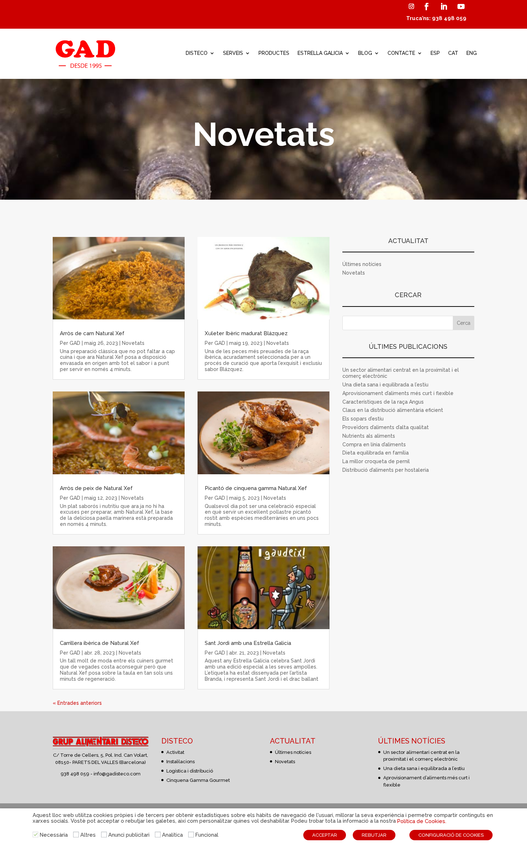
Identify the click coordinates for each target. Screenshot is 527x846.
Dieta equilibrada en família (375, 453)
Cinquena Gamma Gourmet (198, 780)
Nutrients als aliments (368, 436)
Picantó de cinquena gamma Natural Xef (256, 488)
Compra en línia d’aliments (374, 444)
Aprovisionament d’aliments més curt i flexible (398, 393)
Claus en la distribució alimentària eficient (392, 410)
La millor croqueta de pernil (376, 461)
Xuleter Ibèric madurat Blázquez (246, 333)
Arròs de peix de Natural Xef (96, 488)
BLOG (365, 53)
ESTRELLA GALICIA (320, 53)
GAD (75, 343)
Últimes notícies (361, 264)
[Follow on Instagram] (411, 6)
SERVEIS (233, 53)
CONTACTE (401, 53)
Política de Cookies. (421, 821)
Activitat (175, 752)
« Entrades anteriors (77, 703)
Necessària (54, 835)
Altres (88, 835)
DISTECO (197, 53)
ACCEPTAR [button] (324, 835)
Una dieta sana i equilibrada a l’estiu (385, 385)
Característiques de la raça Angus (383, 402)
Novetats (133, 343)
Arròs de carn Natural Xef (92, 333)
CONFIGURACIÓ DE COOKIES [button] (451, 835)
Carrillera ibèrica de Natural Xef (99, 643)
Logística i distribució (189, 771)
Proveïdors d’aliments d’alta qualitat (385, 427)
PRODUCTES (273, 53)
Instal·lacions (180, 761)
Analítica (172, 835)
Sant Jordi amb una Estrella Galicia (248, 643)
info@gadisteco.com (117, 773)
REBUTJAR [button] (374, 835)
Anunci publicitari (128, 835)
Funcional (206, 835)
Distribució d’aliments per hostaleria (385, 470)
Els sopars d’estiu (363, 419)
